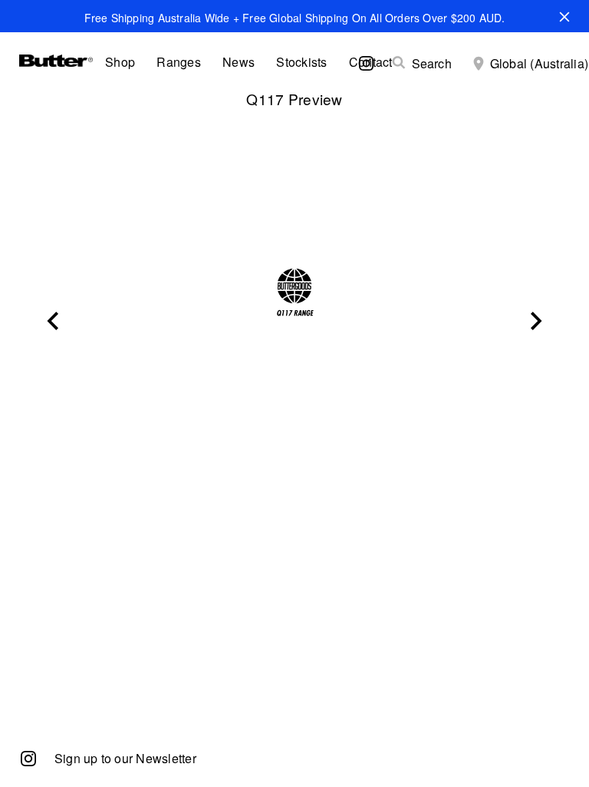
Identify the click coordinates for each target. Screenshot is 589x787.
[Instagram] (28, 757)
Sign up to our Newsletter (125, 758)
